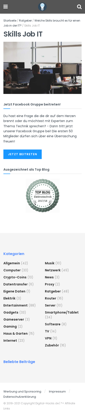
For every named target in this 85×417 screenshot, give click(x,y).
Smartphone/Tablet (62, 312)
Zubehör (52, 345)
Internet (10, 340)
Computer (12, 270)
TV (47, 331)
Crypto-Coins (15, 277)
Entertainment (15, 305)
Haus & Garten (15, 333)
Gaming (10, 326)
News (49, 277)
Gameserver (13, 319)
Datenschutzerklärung (19, 397)
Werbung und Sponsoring (22, 391)
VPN (48, 338)
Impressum (57, 391)
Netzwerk (53, 270)
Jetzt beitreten (22, 154)
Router (50, 298)
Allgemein (11, 263)
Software (53, 324)
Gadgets (10, 312)
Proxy (49, 284)
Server (50, 305)
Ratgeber (25, 20)
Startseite (9, 20)
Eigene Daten (14, 291)
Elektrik (9, 298)
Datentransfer (15, 284)
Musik (49, 263)
